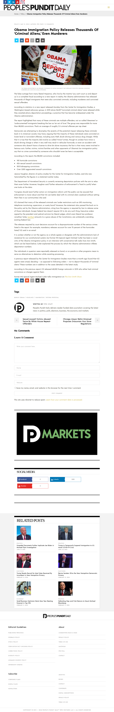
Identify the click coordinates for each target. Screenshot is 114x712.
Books (61, 679)
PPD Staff (48, 304)
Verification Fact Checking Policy (20, 646)
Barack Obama (19, 297)
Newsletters (12, 688)
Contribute (62, 688)
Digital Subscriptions (66, 693)
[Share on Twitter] (17, 40)
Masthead (62, 646)
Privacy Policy (64, 637)
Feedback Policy (14, 637)
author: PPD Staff (37, 24)
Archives (62, 674)
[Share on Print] (43, 40)
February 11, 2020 (22, 605)
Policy (23, 14)
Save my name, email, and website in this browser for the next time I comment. (48, 388)
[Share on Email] (38, 40)
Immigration (39, 297)
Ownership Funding (15, 664)
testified (31, 217)
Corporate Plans (14, 679)
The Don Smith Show (73, 276)
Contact (62, 655)
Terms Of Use (63, 642)
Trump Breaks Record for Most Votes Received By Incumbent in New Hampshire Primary (34, 574)
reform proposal (52, 297)
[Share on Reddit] (27, 40)
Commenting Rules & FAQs (68, 633)
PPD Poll (62, 651)
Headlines (30, 297)
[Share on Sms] (32, 40)
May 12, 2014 (25, 24)
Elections (20, 571)
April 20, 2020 (62, 549)
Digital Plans (13, 684)
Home (16, 14)
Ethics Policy (13, 642)
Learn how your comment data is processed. (64, 400)
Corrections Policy (15, 651)
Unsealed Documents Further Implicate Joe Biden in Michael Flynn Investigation (35, 546)
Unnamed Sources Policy (17, 660)
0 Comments (49, 24)
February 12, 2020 (22, 577)
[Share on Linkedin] (22, 40)
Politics (19, 543)
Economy (20, 599)
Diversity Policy (14, 655)
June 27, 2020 (21, 549)
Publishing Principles (16, 633)
